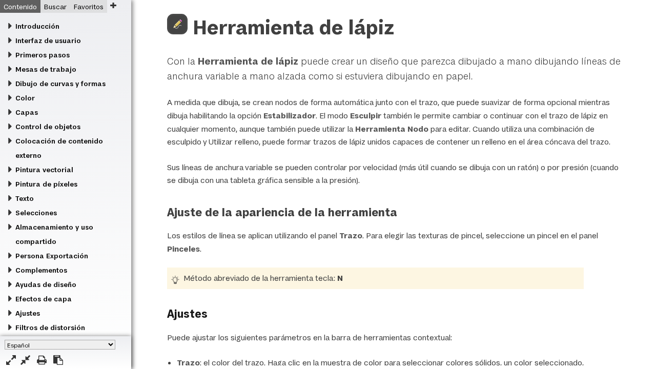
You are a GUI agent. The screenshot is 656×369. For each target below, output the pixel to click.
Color (25, 97)
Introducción (37, 26)
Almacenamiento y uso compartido (54, 234)
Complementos (41, 270)
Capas (26, 112)
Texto (24, 198)
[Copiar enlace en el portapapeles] (58, 360)
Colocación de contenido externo (59, 148)
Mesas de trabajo (45, 69)
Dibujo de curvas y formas (60, 83)
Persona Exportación (51, 255)
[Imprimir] (42, 360)
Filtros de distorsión (50, 327)
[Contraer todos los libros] (25, 360)
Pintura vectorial (44, 169)
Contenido (20, 6)
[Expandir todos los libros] (11, 360)
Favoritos (89, 6)
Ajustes (27, 313)
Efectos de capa (43, 298)
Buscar (55, 6)
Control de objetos (47, 126)
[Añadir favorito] (113, 5)
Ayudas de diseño (45, 284)
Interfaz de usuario (48, 40)
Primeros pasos (42, 54)
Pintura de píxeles (46, 184)
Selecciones (36, 212)
